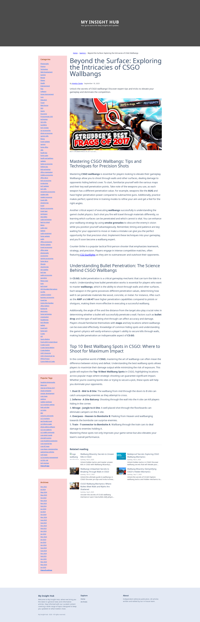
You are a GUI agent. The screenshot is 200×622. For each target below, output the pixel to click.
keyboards (44, 309)
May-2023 (44, 495)
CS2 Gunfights (87, 254)
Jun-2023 (43, 542)
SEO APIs (43, 122)
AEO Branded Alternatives (49, 289)
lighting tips (44, 167)
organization (45, 317)
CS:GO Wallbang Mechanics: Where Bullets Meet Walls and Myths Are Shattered (95, 487)
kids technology (45, 169)
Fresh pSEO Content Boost (49, 342)
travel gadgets (45, 142)
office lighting (45, 306)
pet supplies (44, 270)
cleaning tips (45, 267)
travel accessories (46, 247)
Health (43, 83)
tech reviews (45, 128)
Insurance (44, 114)
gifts (42, 150)
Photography (45, 64)
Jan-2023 (43, 540)
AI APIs (43, 292)
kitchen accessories (47, 208)
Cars (42, 97)
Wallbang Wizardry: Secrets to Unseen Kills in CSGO (97, 455)
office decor (44, 178)
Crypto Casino (45, 345)
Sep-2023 (44, 523)
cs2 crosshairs (45, 419)
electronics (44, 311)
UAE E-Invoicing (46, 353)
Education (44, 100)
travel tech (44, 328)
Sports (43, 111)
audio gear (44, 228)
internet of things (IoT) (48, 388)
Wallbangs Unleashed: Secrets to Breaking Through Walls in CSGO (94, 470)
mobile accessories (47, 175)
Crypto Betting (45, 350)
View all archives (46, 570)
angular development (47, 393)
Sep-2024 (44, 548)
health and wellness (47, 158)
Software (43, 92)
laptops (43, 231)
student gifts (44, 195)
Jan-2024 (43, 534)
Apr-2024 (44, 545)
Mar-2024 (44, 517)
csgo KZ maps (45, 446)
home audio (44, 156)
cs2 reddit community (47, 432)
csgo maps (44, 396)
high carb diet (45, 407)
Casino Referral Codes (48, 361)
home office (44, 147)
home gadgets (45, 236)
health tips (44, 153)
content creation (46, 295)
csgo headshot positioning (49, 441)
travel (42, 206)
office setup (44, 250)
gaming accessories (47, 259)
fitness (43, 139)
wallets (43, 325)
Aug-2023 (44, 520)
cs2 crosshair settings (48, 405)
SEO (42, 108)
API (42, 336)
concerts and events (47, 416)
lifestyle (43, 264)
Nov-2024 (44, 501)
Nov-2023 (44, 503)
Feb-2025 (44, 556)
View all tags (45, 466)
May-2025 (44, 565)
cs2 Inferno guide (46, 424)
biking (42, 225)
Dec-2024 (44, 554)
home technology (46, 314)
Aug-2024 (44, 551)
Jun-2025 (43, 567)
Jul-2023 (43, 512)
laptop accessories (47, 164)
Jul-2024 (43, 490)
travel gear (44, 211)
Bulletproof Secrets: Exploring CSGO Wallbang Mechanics (143, 455)
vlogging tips (45, 203)
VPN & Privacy (45, 359)
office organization (47, 172)
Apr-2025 (44, 559)
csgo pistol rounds (46, 435)
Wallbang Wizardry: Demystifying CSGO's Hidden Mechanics (141, 470)
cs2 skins (43, 410)
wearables (44, 217)
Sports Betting (45, 339)
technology (44, 119)
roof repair (44, 455)
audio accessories (46, 275)
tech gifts (43, 189)
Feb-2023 (44, 528)
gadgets (43, 161)
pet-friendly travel (46, 421)
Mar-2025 (44, 562)
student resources (46, 197)
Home (75, 53)
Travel (42, 103)
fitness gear (44, 281)
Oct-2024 (43, 515)
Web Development (46, 72)
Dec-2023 (44, 526)
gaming (43, 144)
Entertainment (45, 86)
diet (42, 413)
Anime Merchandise (47, 303)
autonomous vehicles (47, 452)
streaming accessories (48, 192)
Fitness (43, 80)
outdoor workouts (46, 402)
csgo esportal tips (46, 444)
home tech (44, 331)
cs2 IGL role (44, 460)
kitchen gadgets (46, 245)
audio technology (46, 220)
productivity (44, 183)
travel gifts (44, 200)
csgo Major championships (49, 449)
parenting (44, 278)
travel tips (44, 300)
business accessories (47, 297)
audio (42, 239)
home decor (44, 261)
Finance (43, 66)
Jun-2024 (43, 509)
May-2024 (44, 492)
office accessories (46, 242)
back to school (45, 222)
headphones (44, 320)
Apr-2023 (44, 531)
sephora (43, 399)
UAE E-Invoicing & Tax (48, 356)
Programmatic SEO (47, 117)
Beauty (43, 78)
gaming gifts (44, 136)
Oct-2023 (43, 498)
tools (42, 284)
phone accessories (47, 133)
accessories (44, 256)
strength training (46, 438)
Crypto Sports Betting (47, 348)
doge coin (44, 385)
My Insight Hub (100, 22)
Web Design (44, 105)
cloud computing (46, 391)
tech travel (44, 286)
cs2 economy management (49, 457)
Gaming (83, 53)
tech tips (43, 272)
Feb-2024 (44, 506)
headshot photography (48, 382)
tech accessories (46, 181)
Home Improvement (47, 94)
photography (45, 253)
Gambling (44, 125)
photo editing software (48, 427)
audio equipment (46, 233)
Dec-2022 (44, 487)
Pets (42, 89)
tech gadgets (45, 186)
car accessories (46, 130)
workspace (44, 214)
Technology (44, 69)
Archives (84, 602)
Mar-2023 (44, 537)
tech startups (45, 463)
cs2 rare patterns (46, 430)
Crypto (43, 334)
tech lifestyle (45, 323)
